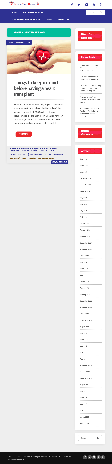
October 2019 (85, 372)
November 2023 (86, 307)
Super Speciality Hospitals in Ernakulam (46, 154)
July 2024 (83, 262)
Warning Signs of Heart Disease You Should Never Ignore (90, 99)
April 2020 (83, 359)
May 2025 (83, 211)
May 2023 (83, 346)
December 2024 (86, 243)
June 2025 (84, 204)
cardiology (32, 158)
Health (44, 150)
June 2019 (84, 398)
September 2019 (86, 378)
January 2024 (85, 295)
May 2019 (83, 404)
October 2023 (85, 314)
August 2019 (85, 385)
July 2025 (83, 198)
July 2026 (83, 159)
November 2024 (86, 249)
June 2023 (84, 340)
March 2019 (84, 417)
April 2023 (83, 353)
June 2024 (84, 269)
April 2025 (83, 217)
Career (49, 19)
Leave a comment (59, 162)
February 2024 (85, 288)
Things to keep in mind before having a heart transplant (36, 88)
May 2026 (83, 172)
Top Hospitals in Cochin (45, 158)
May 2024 (83, 275)
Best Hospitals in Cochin (18, 158)
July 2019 (83, 391)
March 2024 (84, 282)
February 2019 (85, 423)
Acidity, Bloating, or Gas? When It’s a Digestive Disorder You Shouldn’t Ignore (91, 67)
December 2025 (86, 178)
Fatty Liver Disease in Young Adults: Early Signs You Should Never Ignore (90, 88)
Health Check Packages (33, 13)
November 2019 (86, 365)
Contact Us (63, 19)
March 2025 (84, 224)
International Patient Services (26, 19)
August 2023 (85, 327)
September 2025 (86, 191)
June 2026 (84, 166)
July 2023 (83, 333)
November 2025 (86, 185)
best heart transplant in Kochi (24, 150)
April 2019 (83, 411)
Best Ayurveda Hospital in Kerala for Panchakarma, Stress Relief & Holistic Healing (89, 112)
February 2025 (85, 230)
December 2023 (86, 301)
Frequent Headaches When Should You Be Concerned (90, 78)
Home (14, 13)
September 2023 (86, 320)
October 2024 (85, 256)
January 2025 (85, 236)
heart (53, 150)
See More (23, 134)
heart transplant (18, 154)
